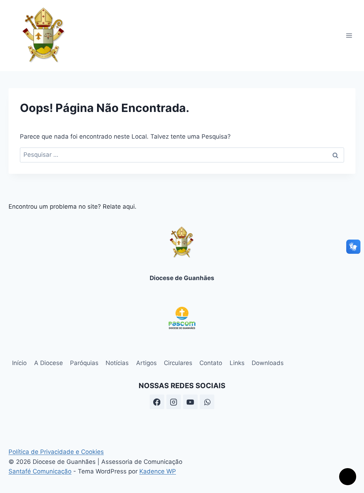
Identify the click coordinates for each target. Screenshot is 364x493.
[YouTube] (190, 402)
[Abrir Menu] (348, 35)
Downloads (268, 362)
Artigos (146, 362)
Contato (210, 362)
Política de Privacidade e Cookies (56, 451)
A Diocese (48, 362)
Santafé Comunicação (40, 471)
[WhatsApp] (207, 402)
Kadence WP (157, 471)
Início (19, 362)
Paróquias (84, 362)
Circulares (178, 362)
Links (237, 362)
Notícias (117, 362)
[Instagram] (173, 402)
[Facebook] (157, 402)
